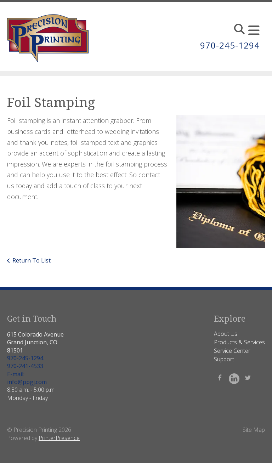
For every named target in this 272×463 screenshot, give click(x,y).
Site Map (254, 430)
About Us (225, 334)
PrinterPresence (59, 438)
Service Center (232, 351)
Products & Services (239, 342)
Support (224, 359)
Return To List (31, 260)
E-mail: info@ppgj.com (27, 378)
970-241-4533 (25, 366)
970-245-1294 (230, 45)
